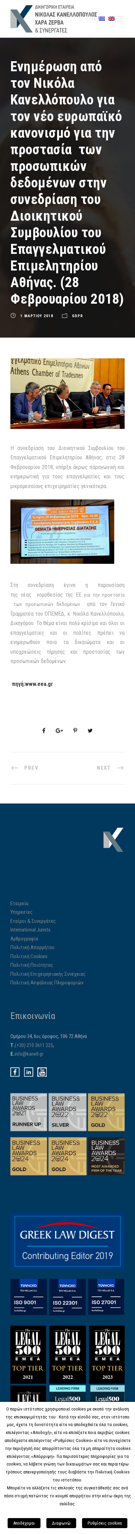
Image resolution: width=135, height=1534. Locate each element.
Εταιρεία (19, 903)
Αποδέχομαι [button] (24, 1523)
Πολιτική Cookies (28, 956)
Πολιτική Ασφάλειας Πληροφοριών (46, 983)
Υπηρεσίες (21, 912)
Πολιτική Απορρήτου (32, 947)
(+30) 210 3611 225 (34, 1045)
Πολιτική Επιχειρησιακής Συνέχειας (48, 974)
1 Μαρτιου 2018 (36, 316)
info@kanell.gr (29, 1054)
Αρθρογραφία (24, 939)
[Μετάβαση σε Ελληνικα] (102, 18)
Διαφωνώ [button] (61, 1523)
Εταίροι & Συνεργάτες (33, 921)
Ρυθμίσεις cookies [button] (105, 1523)
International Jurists (30, 930)
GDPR (77, 316)
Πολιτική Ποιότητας (31, 965)
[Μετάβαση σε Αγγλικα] (111, 18)
